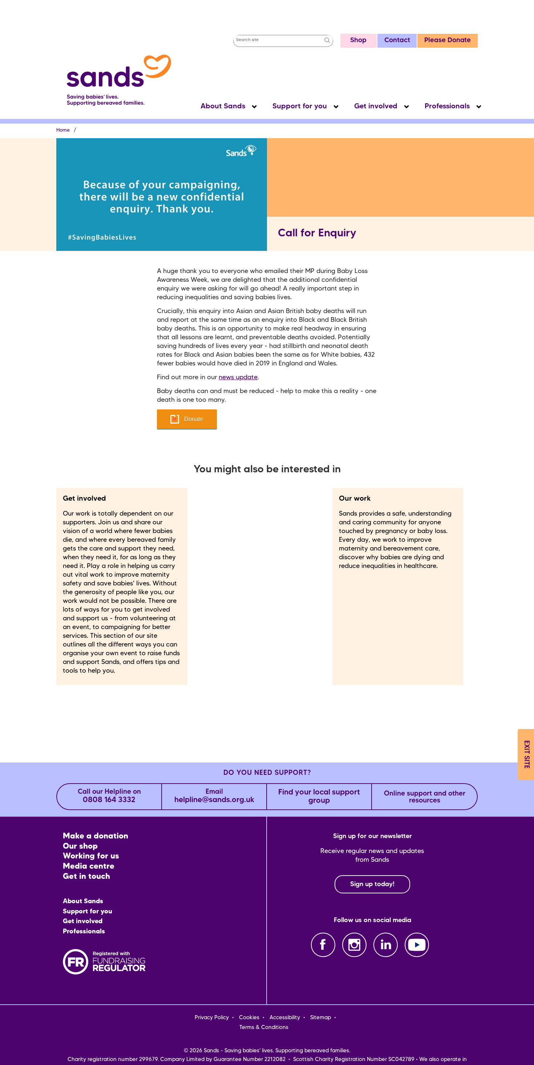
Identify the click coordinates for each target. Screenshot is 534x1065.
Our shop (80, 846)
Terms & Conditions (263, 1027)
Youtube (417, 945)
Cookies (249, 1017)
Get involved (375, 106)
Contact (397, 40)
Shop (358, 40)
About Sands (223, 106)
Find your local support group (319, 796)
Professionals (447, 106)
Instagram (354, 945)
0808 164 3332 (109, 796)
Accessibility (285, 1017)
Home (63, 130)
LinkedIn (385, 945)
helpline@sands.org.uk (214, 796)
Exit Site (526, 754)
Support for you (299, 106)
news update (238, 377)
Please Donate (447, 40)
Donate (193, 419)
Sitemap (320, 1017)
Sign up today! (372, 884)
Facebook (323, 945)
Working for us (91, 856)
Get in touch (86, 876)
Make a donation (95, 836)
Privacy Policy (212, 1017)
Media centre (88, 866)
